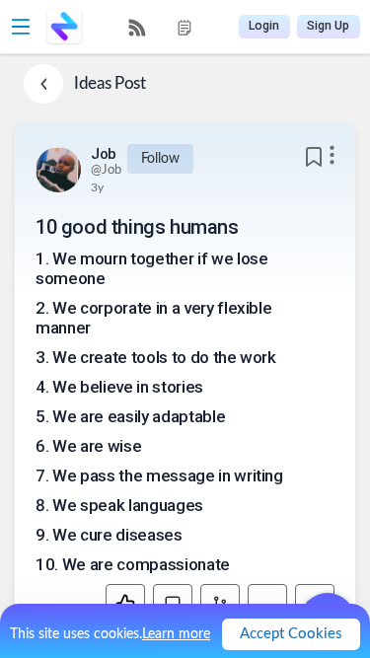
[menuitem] (137, 27)
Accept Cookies (291, 633)
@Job (106, 170)
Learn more (176, 634)
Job (103, 154)
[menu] (161, 27)
